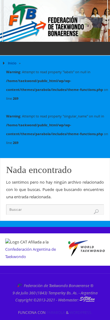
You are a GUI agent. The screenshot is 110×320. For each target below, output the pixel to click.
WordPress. (81, 312)
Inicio (12, 63)
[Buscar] (96, 212)
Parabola (55, 312)
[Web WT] (86, 254)
